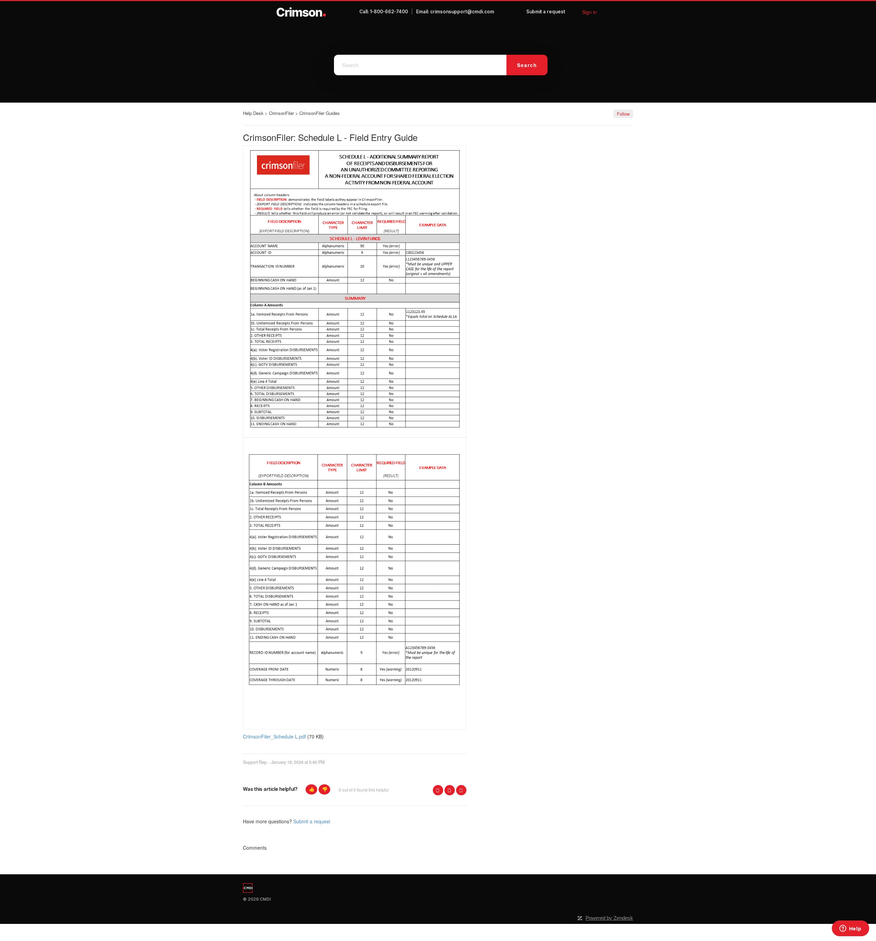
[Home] (301, 12)
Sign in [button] (589, 12)
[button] (311, 789)
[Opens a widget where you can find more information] (850, 929)
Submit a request (545, 11)
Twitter (450, 790)
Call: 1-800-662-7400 (383, 11)
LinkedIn (461, 790)
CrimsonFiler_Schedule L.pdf (274, 736)
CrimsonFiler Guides (319, 113)
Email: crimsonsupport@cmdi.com (455, 11)
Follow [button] (623, 113)
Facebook (438, 790)
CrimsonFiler (281, 113)
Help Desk (253, 113)
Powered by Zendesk (609, 918)
